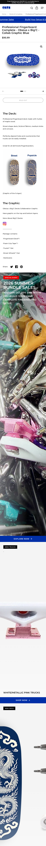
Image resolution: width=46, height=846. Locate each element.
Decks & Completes (15, 14)
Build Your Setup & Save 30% (24, 19)
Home (4, 14)
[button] (43, 91)
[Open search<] (32, 8)
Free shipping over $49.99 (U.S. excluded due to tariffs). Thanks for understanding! (23, 2)
